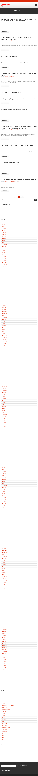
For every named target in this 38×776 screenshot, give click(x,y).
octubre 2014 (4, 507)
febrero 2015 (4, 499)
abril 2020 (3, 376)
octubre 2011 (4, 578)
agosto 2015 (4, 487)
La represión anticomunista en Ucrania (11, 162)
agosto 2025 (4, 246)
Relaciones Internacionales (6, 727)
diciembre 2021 (4, 335)
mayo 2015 (4, 493)
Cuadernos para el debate (6, 709)
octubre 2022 (4, 315)
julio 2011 (3, 584)
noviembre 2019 (4, 386)
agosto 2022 (4, 319)
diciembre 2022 (4, 311)
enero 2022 (4, 333)
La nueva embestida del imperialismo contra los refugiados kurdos (18, 180)
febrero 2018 (4, 428)
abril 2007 (3, 663)
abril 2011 (3, 590)
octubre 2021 (4, 339)
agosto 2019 (4, 392)
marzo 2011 (4, 592)
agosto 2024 (4, 270)
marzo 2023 (4, 305)
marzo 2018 (4, 426)
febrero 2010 (4, 619)
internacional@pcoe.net (23, 765)
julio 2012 (3, 560)
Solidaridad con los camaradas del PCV (11, 92)
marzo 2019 (4, 402)
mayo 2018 (4, 422)
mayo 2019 (4, 398)
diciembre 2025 (4, 238)
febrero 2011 (4, 594)
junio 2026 (3, 226)
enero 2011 (4, 596)
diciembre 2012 (4, 550)
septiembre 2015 (4, 485)
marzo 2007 (4, 665)
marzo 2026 (4, 232)
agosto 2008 (4, 653)
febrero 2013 (4, 546)
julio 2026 (3, 224)
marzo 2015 (4, 497)
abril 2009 (3, 637)
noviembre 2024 (4, 264)
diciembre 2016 (4, 457)
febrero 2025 (4, 258)
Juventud (3, 715)
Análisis (3, 703)
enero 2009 (4, 643)
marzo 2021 (4, 353)
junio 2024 (3, 274)
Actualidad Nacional (12, 40)
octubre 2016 (4, 461)
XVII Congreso (4, 739)
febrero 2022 (4, 331)
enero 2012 (4, 572)
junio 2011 (3, 586)
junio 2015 (3, 491)
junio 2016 (3, 469)
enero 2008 (4, 661)
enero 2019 (4, 406)
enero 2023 (4, 309)
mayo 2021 (4, 349)
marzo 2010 (4, 617)
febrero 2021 (4, 355)
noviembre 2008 (4, 647)
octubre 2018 (4, 412)
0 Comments (6, 40)
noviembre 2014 (4, 505)
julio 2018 (3, 418)
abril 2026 (3, 230)
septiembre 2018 (4, 414)
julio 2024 (3, 272)
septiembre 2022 (4, 317)
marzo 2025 (4, 256)
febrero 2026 (4, 234)
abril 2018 (3, 424)
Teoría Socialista (4, 729)
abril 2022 (3, 327)
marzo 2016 (4, 473)
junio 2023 (3, 299)
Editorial (3, 713)
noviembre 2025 (4, 240)
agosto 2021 (4, 343)
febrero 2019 (4, 404)
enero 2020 (4, 382)
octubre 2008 (4, 649)
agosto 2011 (4, 582)
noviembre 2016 (4, 459)
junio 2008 (3, 657)
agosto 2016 (4, 465)
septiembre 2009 (4, 629)
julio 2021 (3, 345)
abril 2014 (3, 517)
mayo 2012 (4, 564)
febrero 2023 (4, 307)
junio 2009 (3, 633)
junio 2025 (3, 250)
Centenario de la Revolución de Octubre (8, 705)
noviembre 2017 (4, 434)
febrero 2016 (4, 475)
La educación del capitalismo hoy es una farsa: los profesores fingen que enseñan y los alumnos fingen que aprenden (19, 127)
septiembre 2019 (4, 390)
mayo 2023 (4, 301)
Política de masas (5, 723)
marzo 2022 (4, 329)
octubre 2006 (4, 669)
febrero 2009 (4, 641)
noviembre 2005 (4, 677)
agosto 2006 (4, 671)
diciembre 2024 (4, 262)
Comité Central (4, 707)
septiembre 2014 (4, 509)
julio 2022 (3, 321)
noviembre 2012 (4, 552)
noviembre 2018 (4, 410)
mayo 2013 (4, 540)
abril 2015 (3, 495)
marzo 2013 (4, 544)
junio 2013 (3, 538)
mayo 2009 (4, 635)
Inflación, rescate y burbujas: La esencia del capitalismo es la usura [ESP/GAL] (18, 74)
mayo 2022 (4, 325)
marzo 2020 (4, 378)
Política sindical (4, 725)
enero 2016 (4, 477)
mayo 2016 (4, 471)
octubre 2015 (4, 483)
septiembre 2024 (4, 268)
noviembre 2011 (4, 576)
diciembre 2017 (4, 432)
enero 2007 (4, 667)
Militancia (3, 717)
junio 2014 (3, 513)
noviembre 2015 (4, 481)
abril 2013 (3, 542)
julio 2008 (3, 655)
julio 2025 (3, 248)
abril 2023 (3, 303)
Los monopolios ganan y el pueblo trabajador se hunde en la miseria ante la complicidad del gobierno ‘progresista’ (18, 19)
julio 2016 (3, 467)
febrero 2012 (4, 570)
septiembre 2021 (4, 341)
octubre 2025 (4, 242)
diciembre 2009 (4, 623)
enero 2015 (4, 501)
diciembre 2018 (4, 408)
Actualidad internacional (13, 93)
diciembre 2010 (4, 598)
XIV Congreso (4, 733)
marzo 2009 (4, 639)
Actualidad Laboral (5, 699)
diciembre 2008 (4, 645)
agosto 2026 (4, 222)
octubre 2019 (4, 388)
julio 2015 (3, 489)
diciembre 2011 (4, 574)
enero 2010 (4, 621)
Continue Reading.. (5, 31)
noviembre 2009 (4, 625)
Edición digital (4, 711)
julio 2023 (3, 297)
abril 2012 (3, 566)
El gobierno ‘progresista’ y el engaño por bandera (14, 109)
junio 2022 (3, 323)
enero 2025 (4, 260)
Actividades (4, 693)
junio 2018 (3, 420)
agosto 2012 (4, 558)
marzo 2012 (4, 568)
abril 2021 (3, 351)
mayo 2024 (4, 276)
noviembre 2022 (4, 313)
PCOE (17, 40)
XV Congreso (4, 735)
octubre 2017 (4, 436)
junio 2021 (3, 347)
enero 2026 (4, 236)
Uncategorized (4, 731)
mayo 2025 (4, 252)
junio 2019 (3, 396)
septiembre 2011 (4, 580)
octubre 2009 (4, 627)
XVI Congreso (4, 737)
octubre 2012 (4, 554)
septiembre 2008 (4, 651)
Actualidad (3, 695)
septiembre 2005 (4, 679)
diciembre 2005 (4, 675)
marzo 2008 (4, 659)
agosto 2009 (4, 631)
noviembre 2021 (4, 337)
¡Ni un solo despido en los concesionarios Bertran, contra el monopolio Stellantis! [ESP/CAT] (16, 38)
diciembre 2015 (4, 479)
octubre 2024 (4, 266)
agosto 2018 (4, 416)
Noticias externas (4, 719)
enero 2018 (4, 430)
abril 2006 (3, 673)
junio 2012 (3, 562)
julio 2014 (3, 511)
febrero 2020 (4, 380)
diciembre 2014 (4, 503)
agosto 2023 (4, 295)
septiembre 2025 (4, 244)
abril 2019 (3, 400)
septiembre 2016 (4, 463)
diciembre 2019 (4, 384)
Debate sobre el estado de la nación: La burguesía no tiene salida (17, 145)
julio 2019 (3, 394)
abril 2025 (3, 254)
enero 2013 (4, 548)
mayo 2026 (4, 228)
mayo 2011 (4, 588)
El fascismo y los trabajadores (9, 56)
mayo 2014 (4, 515)
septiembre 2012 (4, 556)
